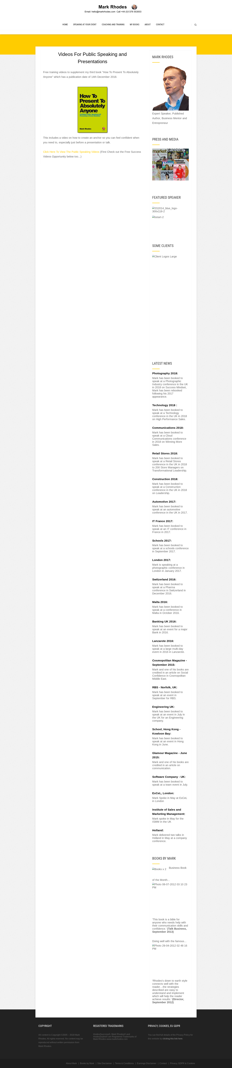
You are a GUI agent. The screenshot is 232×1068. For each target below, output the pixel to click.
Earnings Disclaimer (146, 1063)
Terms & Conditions (124, 1063)
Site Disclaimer (104, 1063)
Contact (160, 24)
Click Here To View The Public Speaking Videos (71, 151)
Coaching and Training (113, 24)
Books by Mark (87, 1063)
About (148, 24)
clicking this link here (172, 1039)
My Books (134, 24)
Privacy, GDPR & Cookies (182, 1063)
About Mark (71, 1063)
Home (65, 24)
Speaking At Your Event (84, 24)
